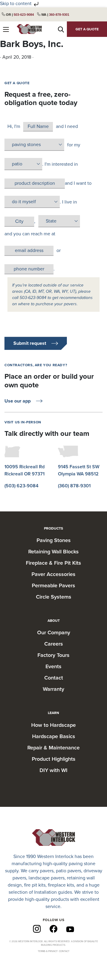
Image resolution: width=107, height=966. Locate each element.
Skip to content (16, 4)
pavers (47, 871)
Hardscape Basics (53, 736)
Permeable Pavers (53, 585)
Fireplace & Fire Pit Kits (53, 563)
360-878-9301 (59, 14)
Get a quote (87, 29)
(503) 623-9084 (21, 486)
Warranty (53, 689)
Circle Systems (53, 597)
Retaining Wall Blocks (53, 551)
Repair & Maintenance (53, 747)
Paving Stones (54, 540)
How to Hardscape (53, 725)
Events (53, 666)
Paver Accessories (53, 574)
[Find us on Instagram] (37, 928)
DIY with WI (53, 770)
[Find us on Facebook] (53, 928)
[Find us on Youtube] (70, 929)
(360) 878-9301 (74, 486)
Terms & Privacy (48, 951)
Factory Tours (53, 655)
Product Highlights (53, 759)
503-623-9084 (24, 14)
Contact (53, 677)
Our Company (53, 632)
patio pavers (68, 871)
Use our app (17, 401)
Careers (53, 644)
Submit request (29, 343)
